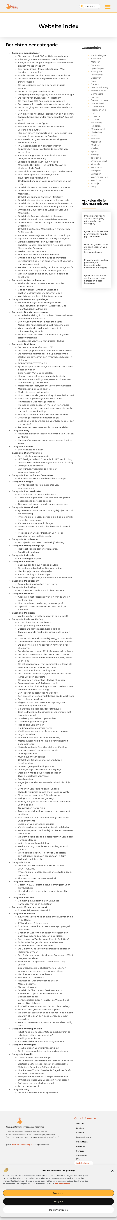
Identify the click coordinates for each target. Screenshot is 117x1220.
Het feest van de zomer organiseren (38, 548)
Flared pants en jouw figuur (33, 123)
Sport (27, 862)
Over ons (80, 1123)
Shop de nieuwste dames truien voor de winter (44, 792)
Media (94, 135)
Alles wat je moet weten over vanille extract (42, 59)
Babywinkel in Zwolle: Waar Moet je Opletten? (43, 939)
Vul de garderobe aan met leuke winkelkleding (44, 827)
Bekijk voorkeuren (58, 1210)
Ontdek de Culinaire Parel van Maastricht (40, 197)
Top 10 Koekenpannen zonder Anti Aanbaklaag (44, 1006)
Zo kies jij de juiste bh (30, 859)
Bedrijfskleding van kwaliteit (34, 625)
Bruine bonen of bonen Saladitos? (37, 494)
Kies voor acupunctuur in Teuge (35, 523)
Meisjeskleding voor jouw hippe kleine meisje (43, 1076)
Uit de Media (82, 1142)
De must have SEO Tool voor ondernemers (41, 101)
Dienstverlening (33, 453)
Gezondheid (31, 507)
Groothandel (31, 539)
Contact (80, 1151)
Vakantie (29, 897)
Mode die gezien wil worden (34, 392)
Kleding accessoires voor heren (35, 728)
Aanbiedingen (32, 53)
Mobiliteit (29, 612)
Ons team (80, 1128)
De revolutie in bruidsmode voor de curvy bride (44, 104)
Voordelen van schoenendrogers (36, 824)
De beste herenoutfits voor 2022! (36, 347)
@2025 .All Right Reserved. (28, 1145)
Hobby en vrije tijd (34, 545)
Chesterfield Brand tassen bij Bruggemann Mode (45, 638)
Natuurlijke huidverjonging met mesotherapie (43, 325)
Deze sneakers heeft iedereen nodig (38, 683)
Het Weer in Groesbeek (31, 977)
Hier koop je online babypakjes (35, 571)
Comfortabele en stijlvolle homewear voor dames (45, 641)
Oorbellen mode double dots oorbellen (39, 772)
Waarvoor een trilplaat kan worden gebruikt (42, 270)
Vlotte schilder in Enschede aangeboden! (41, 1041)
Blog (26, 430)
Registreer (81, 1146)
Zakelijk (28, 1054)
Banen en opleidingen (36, 299)
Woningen (30, 1044)
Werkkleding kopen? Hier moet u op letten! (42, 852)
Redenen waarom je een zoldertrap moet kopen (44, 235)
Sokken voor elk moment (32, 251)
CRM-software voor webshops (34, 1057)
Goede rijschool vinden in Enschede (38, 289)
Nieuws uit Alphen (28, 987)
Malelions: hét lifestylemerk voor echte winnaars (44, 385)
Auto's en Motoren (34, 280)
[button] (112, 1170)
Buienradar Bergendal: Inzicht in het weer (41, 942)
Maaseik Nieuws (26, 984)
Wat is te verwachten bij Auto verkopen (40, 296)
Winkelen (29, 913)
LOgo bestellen (26, 734)
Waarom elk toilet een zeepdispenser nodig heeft (45, 1012)
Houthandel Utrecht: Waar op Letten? (38, 980)
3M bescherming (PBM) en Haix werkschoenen (44, 56)
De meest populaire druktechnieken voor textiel (45, 350)
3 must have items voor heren (34, 622)
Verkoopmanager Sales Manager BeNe (39, 302)
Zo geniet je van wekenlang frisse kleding (41, 341)
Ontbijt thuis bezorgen (30, 465)
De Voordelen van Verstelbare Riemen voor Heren (45, 1060)
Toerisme (29, 881)
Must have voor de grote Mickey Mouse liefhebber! (46, 395)
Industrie (29, 555)
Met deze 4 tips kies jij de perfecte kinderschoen (45, 577)
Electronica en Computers (38, 475)
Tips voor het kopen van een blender (38, 254)
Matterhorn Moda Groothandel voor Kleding (42, 747)
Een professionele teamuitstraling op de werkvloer (46, 696)
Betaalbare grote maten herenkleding (39, 628)
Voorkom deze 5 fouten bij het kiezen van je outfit (45, 267)
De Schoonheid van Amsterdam (35, 945)
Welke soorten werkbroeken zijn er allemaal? (43, 616)
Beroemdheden (83, 1137)
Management (31, 580)
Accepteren (58, 1193)
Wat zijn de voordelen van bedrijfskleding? (42, 542)
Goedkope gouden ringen (32, 721)
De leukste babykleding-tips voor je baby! (41, 568)
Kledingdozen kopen (29, 1038)
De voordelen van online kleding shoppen (41, 680)
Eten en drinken (33, 491)
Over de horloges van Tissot (33, 776)
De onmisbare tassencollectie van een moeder (44, 654)
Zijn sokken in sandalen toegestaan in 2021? (42, 856)
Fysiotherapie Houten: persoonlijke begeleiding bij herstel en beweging (96, 264)
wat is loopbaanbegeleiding (33, 843)
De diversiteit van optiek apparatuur (38, 1092)
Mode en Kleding (33, 619)
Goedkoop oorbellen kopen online (37, 718)
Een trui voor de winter (31, 699)
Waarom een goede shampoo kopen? (39, 1009)
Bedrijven (29, 344)
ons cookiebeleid (62, 1184)
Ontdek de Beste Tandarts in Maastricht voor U (44, 187)
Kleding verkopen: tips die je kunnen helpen (43, 731)
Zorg (26, 1089)
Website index (82, 1163)
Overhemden (25, 779)
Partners (80, 1132)
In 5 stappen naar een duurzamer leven (39, 145)
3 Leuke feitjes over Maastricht (34, 910)
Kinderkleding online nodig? (34, 574)
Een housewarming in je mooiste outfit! (40, 321)
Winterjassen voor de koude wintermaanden (43, 414)
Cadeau (28, 446)
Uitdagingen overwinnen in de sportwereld (42, 257)
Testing (95, 154)
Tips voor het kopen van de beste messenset (43, 504)
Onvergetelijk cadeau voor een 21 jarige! (40, 769)
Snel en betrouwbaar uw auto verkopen (40, 293)
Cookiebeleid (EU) (82, 1157)
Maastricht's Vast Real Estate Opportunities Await (45, 171)
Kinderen (29, 561)
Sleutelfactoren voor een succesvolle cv (39, 241)
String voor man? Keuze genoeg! (36, 798)
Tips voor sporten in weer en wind (37, 878)
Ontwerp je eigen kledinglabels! (36, 766)
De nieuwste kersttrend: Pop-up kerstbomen (43, 353)
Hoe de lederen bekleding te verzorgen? (40, 603)
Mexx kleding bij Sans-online (34, 389)
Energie (28, 481)
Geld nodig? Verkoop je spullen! (35, 373)
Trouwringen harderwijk (31, 808)
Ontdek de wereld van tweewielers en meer (42, 219)
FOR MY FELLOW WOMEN (32, 363)
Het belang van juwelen (31, 724)
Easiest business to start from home (37, 584)
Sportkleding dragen (29, 552)
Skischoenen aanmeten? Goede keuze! (39, 795)
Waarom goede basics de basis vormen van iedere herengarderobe (96, 248)
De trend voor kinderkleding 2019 (36, 670)
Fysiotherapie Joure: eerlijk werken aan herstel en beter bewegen (95, 279)
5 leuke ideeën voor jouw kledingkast (38, 1047)
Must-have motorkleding (31, 756)
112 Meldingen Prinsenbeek (33, 923)
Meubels (29, 593)
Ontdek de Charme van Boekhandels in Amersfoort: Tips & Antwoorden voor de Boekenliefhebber (40, 993)
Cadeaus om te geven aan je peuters (38, 564)
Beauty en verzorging (36, 312)
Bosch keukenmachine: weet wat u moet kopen (44, 75)
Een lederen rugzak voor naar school (38, 692)
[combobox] (89, 6)
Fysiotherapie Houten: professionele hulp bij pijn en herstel (96, 234)
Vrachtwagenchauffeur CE (32, 309)
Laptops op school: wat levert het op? (38, 161)
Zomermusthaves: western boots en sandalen (43, 427)
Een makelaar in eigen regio (33, 456)
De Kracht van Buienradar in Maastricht (39, 97)
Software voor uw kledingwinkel (36, 1083)
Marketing (30, 587)
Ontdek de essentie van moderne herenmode (43, 200)
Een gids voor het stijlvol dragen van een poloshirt (46, 113)
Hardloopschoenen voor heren (35, 974)
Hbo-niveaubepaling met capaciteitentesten (42, 376)
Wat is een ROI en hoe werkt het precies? (41, 590)
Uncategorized (99, 161)
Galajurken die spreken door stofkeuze (39, 708)
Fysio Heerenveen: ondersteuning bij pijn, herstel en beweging (94, 219)
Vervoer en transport (35, 907)
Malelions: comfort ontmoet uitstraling (39, 737)
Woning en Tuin (33, 1028)
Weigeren (59, 1201)
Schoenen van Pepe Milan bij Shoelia (38, 788)
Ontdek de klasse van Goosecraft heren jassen (43, 1079)
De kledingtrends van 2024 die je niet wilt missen (45, 651)
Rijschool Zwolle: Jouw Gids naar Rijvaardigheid (44, 238)
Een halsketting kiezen (30, 449)
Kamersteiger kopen (29, 558)
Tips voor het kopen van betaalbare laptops (42, 478)
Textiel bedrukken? (28, 1086)
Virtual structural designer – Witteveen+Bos (42, 305)
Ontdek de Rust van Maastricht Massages (40, 216)
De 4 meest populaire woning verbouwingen (43, 1051)
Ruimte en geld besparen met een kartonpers (43, 405)
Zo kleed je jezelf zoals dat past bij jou (38, 417)
